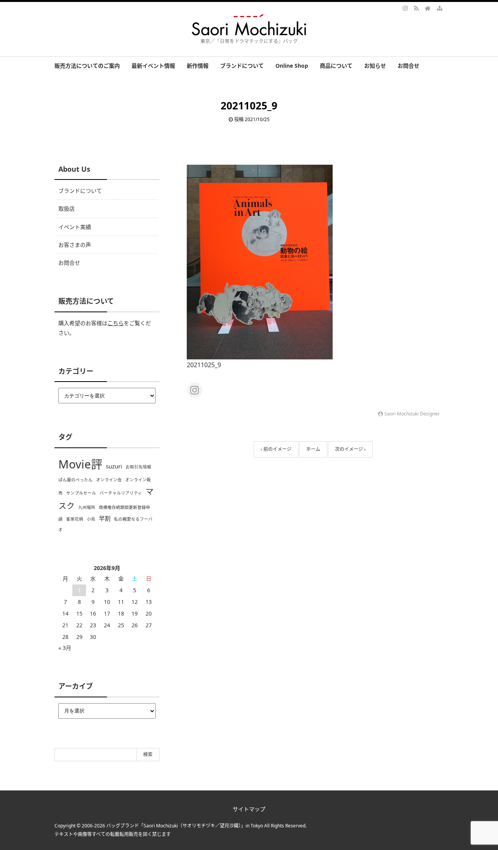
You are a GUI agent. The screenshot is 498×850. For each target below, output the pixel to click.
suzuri (114, 466)
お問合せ (408, 65)
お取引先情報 (138, 467)
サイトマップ (249, 809)
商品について (336, 65)
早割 (104, 518)
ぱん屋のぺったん (75, 479)
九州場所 (86, 507)
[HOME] (427, 8)
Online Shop (291, 65)
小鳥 (91, 519)
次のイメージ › (350, 449)
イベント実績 (74, 227)
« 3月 (64, 647)
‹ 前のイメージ (276, 449)
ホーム (313, 449)
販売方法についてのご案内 (87, 65)
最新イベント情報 (153, 65)
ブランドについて (242, 65)
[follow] (194, 390)
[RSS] (416, 8)
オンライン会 (109, 479)
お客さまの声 (74, 244)
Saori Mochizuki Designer (412, 413)
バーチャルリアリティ (121, 493)
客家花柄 (74, 519)
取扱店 (66, 208)
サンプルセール (81, 493)
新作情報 (198, 65)
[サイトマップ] (439, 8)
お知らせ (375, 65)
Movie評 (80, 464)
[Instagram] (405, 8)
